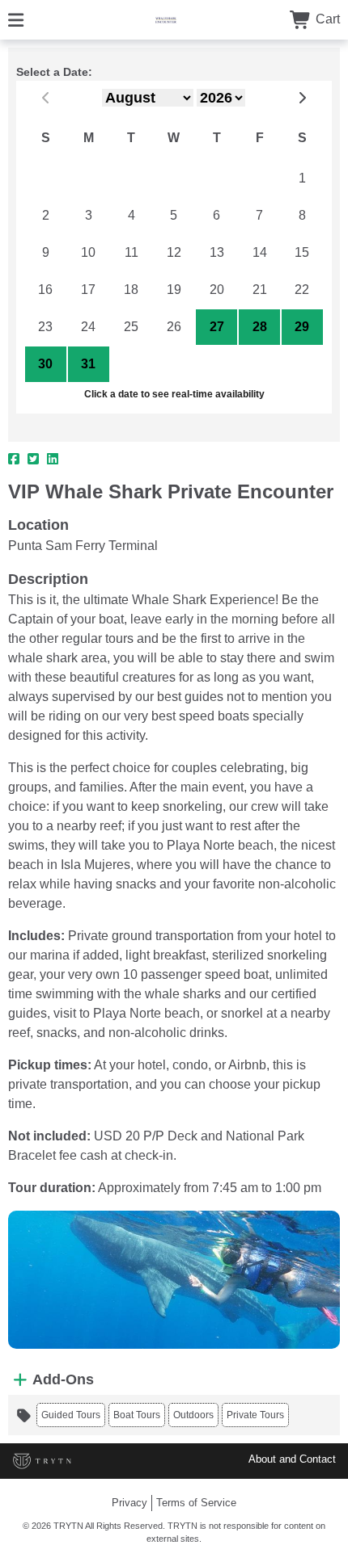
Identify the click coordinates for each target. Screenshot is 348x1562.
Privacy (129, 1503)
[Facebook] (13, 459)
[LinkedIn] (52, 459)
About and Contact (292, 1459)
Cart (326, 19)
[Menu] (15, 19)
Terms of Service (196, 1503)
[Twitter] (33, 459)
